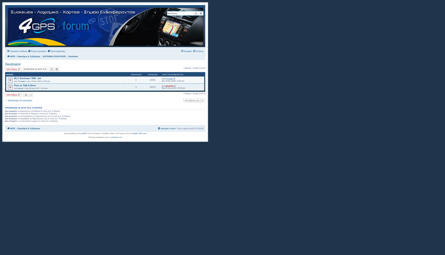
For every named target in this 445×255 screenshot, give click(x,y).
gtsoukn (169, 86)
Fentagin (21, 81)
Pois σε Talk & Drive (25, 85)
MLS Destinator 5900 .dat (27, 78)
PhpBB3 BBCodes (139, 133)
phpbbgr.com (116, 137)
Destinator (13, 64)
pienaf (20, 88)
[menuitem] (37, 51)
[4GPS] (106, 26)
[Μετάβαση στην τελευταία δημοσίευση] (174, 79)
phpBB (83, 133)
